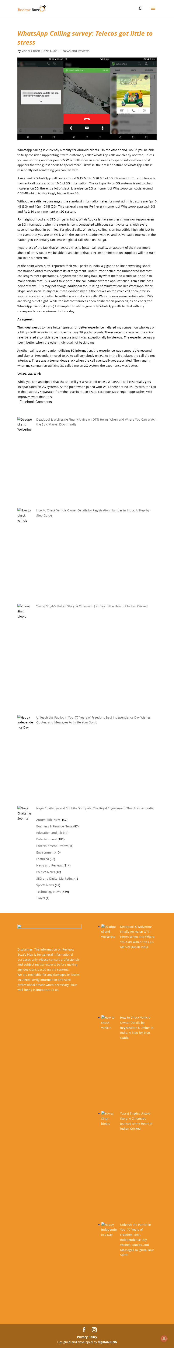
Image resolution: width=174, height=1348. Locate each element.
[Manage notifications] (164, 1338)
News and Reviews (76, 51)
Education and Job (49, 833)
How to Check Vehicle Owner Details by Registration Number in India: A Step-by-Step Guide (137, 1027)
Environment (45, 852)
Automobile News (48, 820)
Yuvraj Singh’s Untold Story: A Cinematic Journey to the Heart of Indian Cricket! (92, 606)
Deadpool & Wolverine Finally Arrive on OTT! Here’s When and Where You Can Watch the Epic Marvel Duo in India (137, 937)
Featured (42, 859)
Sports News (45, 885)
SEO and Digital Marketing (55, 878)
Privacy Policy (87, 1337)
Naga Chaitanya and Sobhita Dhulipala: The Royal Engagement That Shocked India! (95, 808)
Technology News (48, 892)
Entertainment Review (52, 846)
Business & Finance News (54, 826)
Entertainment (46, 839)
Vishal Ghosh (31, 51)
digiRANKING (107, 1342)
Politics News (45, 872)
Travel (40, 898)
